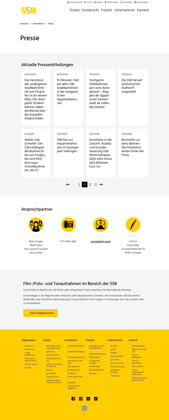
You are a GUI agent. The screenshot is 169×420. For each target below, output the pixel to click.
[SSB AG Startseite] (29, 10)
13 (90, 184)
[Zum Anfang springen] (84, 408)
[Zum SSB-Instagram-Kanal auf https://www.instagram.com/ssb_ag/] (81, 398)
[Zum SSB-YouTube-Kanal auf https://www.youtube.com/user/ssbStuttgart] (88, 398)
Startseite (24, 23)
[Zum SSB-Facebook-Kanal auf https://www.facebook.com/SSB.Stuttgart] (73, 398)
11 (79, 184)
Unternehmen (38, 23)
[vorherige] (68, 184)
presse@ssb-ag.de (101, 242)
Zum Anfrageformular (42, 313)
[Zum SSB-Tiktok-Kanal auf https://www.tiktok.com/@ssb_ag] (96, 398)
